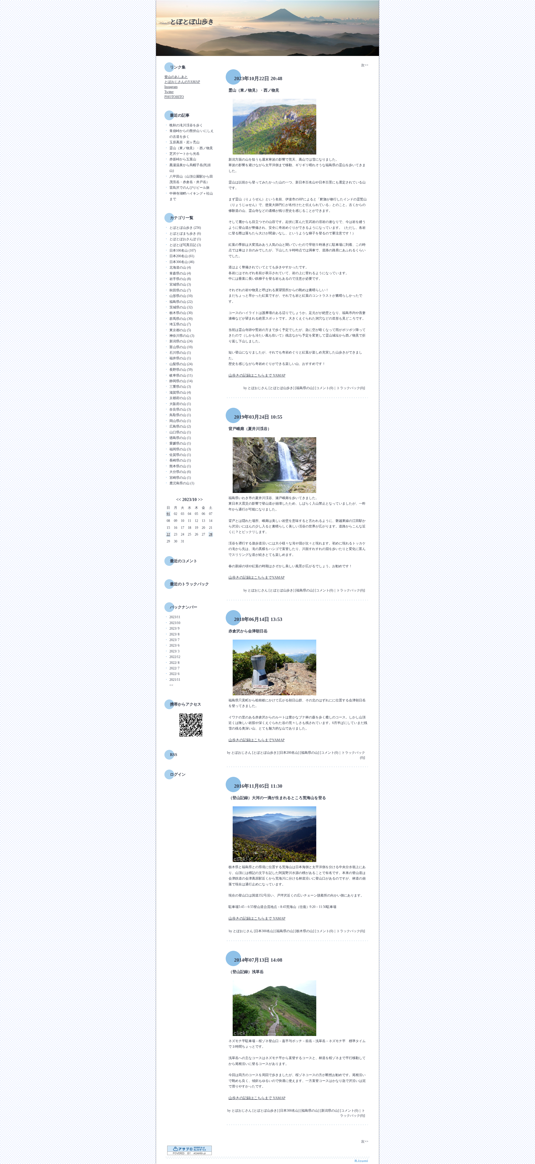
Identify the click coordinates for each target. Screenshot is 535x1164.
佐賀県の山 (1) (180, 455)
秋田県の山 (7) (180, 290)
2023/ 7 (174, 640)
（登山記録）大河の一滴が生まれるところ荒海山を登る (277, 798)
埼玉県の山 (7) (180, 324)
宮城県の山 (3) (180, 284)
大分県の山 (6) (180, 472)
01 (168, 514)
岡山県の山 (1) (180, 421)
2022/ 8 (174, 663)
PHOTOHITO (174, 97)
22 (168, 534)
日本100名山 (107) (182, 250)
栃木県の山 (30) (181, 313)
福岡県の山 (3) (180, 449)
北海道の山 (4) (180, 267)
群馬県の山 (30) (181, 319)
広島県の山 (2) (180, 426)
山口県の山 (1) (180, 432)
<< (178, 499)
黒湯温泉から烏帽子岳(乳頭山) (190, 168)
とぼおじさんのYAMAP (182, 82)
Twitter (169, 92)
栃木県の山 (304, 931)
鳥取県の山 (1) (180, 415)
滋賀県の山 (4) (180, 392)
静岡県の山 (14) (181, 381)
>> (200, 499)
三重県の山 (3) (180, 387)
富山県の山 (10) (181, 347)
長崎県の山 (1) (180, 460)
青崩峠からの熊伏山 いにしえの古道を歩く (191, 133)
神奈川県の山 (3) (181, 336)
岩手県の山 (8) (180, 279)
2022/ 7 (174, 668)
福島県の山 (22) (181, 302)
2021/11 (174, 680)
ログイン (178, 774)
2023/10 (189, 499)
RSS (173, 755)
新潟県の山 (329, 1111)
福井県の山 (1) (180, 358)
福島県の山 (304, 388)
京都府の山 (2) (180, 398)
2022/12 (174, 657)
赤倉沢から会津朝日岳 (248, 631)
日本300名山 (264, 931)
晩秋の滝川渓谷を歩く (186, 125)
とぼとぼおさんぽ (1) (185, 239)
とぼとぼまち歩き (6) (185, 233)
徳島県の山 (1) (180, 438)
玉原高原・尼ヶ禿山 (184, 142)
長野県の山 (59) (181, 370)
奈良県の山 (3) (180, 409)
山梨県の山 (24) (181, 364)
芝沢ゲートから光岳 (184, 154)
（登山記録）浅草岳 (246, 972)
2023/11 (174, 617)
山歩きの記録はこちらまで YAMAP (256, 375)
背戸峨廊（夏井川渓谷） (249, 429)
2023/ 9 (174, 628)
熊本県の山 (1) (180, 466)
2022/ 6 (174, 674)
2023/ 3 (174, 651)
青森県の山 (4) (180, 273)
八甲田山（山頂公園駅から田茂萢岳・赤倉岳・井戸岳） (191, 179)
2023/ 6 (174, 645)
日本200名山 (289, 753)
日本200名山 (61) (181, 256)
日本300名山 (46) (181, 262)
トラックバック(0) (350, 388)
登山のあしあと (176, 77)
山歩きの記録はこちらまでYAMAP (256, 577)
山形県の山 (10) (181, 296)
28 (210, 534)
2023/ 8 (174, 634)
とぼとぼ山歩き (192, 21)
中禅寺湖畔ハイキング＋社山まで (191, 196)
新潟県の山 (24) (181, 341)
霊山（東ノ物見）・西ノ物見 (191, 148)
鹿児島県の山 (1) (181, 483)
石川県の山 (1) (180, 353)
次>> (364, 65)
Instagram (170, 87)
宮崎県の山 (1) (180, 478)
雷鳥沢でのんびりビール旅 (189, 188)
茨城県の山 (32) (181, 307)
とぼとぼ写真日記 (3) (185, 245)
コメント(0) (324, 388)
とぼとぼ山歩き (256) (185, 228)
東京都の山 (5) (180, 330)
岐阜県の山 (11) (181, 375)
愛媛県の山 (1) (180, 443)
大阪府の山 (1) (180, 404)
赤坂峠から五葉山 (182, 159)
